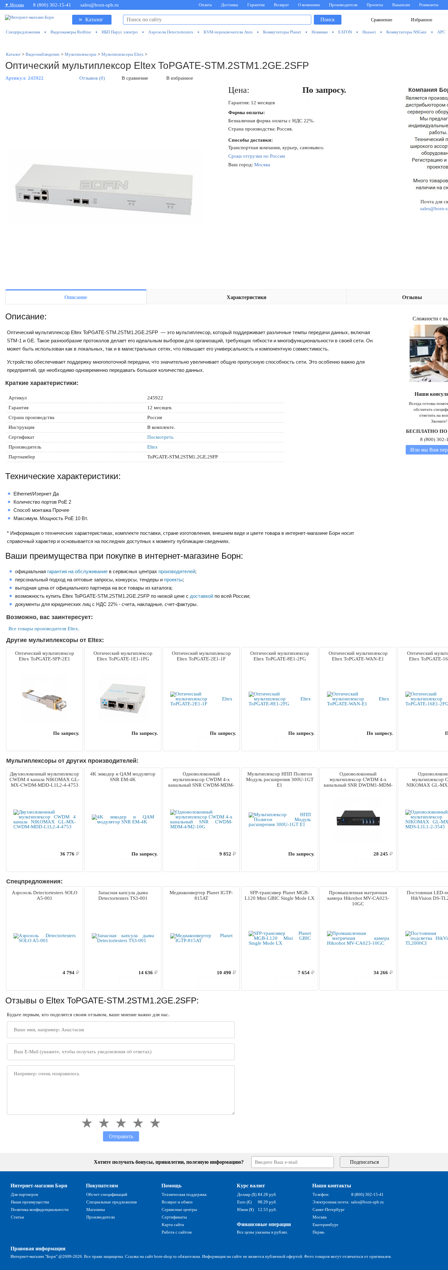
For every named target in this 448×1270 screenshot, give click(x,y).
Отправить (121, 1136)
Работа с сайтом (177, 1232)
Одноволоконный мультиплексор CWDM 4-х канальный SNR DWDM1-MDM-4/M (358, 779)
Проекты (375, 4)
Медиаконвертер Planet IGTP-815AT (201, 895)
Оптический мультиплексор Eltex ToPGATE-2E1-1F (201, 656)
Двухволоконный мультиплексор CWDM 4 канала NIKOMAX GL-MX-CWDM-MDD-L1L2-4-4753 (44, 779)
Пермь (318, 1232)
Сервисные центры (179, 1209)
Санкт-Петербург (329, 1209)
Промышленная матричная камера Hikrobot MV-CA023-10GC (358, 898)
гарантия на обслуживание (77, 571)
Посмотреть (160, 437)
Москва (262, 164)
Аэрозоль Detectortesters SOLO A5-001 (44, 895)
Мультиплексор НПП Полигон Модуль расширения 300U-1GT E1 (280, 779)
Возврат (281, 4)
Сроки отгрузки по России (256, 156)
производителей (176, 571)
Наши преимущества (30, 1201)
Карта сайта (173, 1224)
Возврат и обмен (177, 1201)
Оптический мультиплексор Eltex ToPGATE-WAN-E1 (358, 656)
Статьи (17, 1217)
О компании (309, 4)
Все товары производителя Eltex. (44, 628)
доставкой (201, 596)
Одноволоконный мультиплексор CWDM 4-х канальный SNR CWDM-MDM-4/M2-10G (201, 779)
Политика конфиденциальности (40, 1209)
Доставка (229, 4)
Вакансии (401, 4)
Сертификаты (174, 1217)
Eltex (152, 447)
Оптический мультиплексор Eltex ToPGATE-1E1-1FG (123, 656)
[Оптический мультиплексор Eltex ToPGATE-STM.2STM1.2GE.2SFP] (103, 184)
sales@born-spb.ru (99, 5)
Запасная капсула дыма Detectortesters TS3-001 (123, 895)
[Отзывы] (23, 733)
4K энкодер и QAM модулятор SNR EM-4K (122, 776)
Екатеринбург (325, 1224)
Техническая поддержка (184, 1194)
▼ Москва (14, 4)
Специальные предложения (111, 1201)
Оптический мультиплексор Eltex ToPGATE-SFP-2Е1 (44, 656)
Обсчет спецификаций (106, 1194)
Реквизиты (428, 4)
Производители (343, 4)
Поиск (327, 19)
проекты (173, 579)
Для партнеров (24, 1194)
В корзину (331, 102)
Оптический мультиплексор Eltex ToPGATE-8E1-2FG (279, 656)
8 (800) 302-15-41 (52, 5)
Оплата (205, 4)
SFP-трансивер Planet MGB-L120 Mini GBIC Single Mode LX (280, 895)
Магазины (95, 1209)
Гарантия (256, 4)
